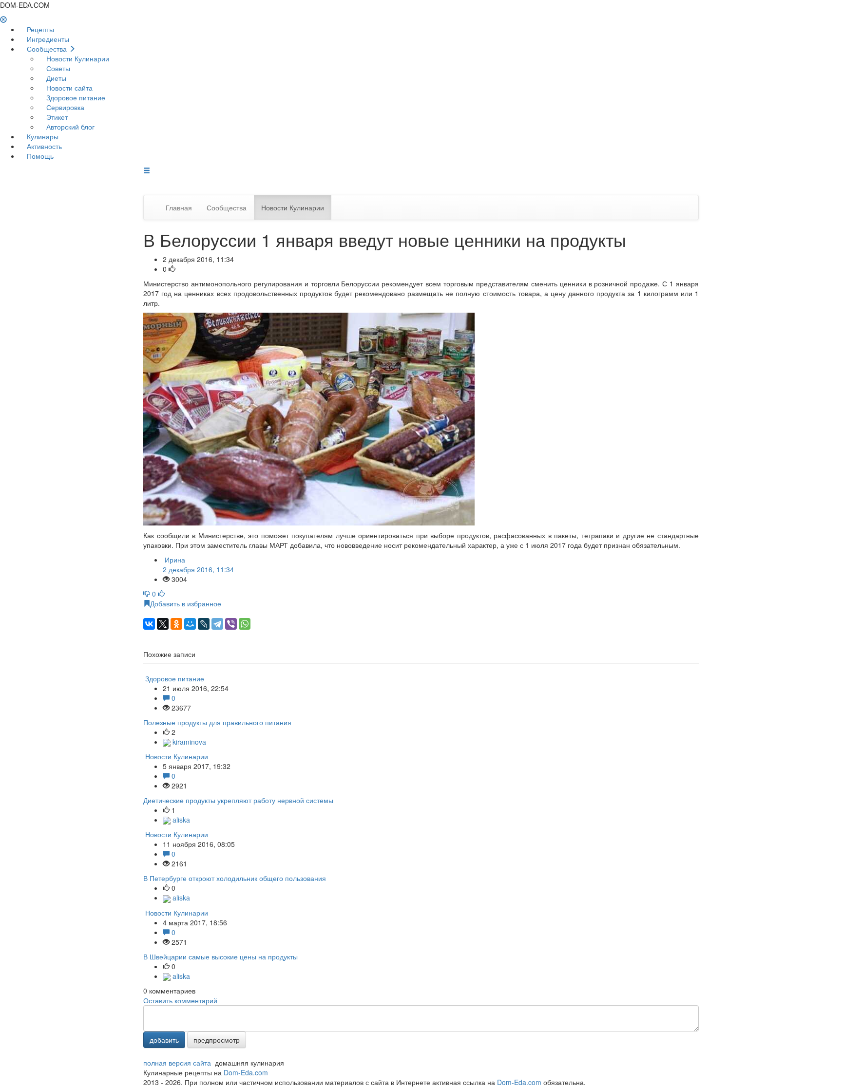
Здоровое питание (74, 97)
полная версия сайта (177, 1063)
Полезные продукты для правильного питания (217, 722)
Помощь (39, 156)
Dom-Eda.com (246, 1072)
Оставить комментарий (180, 1000)
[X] (163, 624)
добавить (164, 1040)
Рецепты (39, 29)
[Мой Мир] (190, 624)
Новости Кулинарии (76, 58)
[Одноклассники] (176, 624)
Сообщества (47, 49)
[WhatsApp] (244, 624)
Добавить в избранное (185, 603)
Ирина (198, 564)
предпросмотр (216, 1040)
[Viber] (231, 624)
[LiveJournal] (204, 624)
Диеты (55, 78)
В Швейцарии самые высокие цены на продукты (220, 956)
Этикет (56, 117)
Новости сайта (68, 88)
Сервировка (64, 107)
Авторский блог (69, 126)
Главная (179, 207)
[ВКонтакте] (149, 624)
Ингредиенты (47, 39)
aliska (180, 820)
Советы (57, 68)
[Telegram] (217, 624)
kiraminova (188, 742)
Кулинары (41, 136)
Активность (43, 146)
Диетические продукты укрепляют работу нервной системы (238, 800)
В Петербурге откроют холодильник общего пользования (234, 878)
